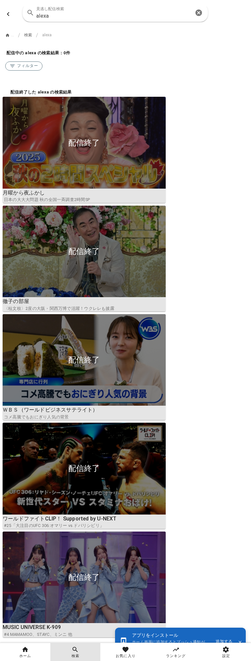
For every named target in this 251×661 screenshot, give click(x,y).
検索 (28, 35)
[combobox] (115, 13)
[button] (199, 13)
